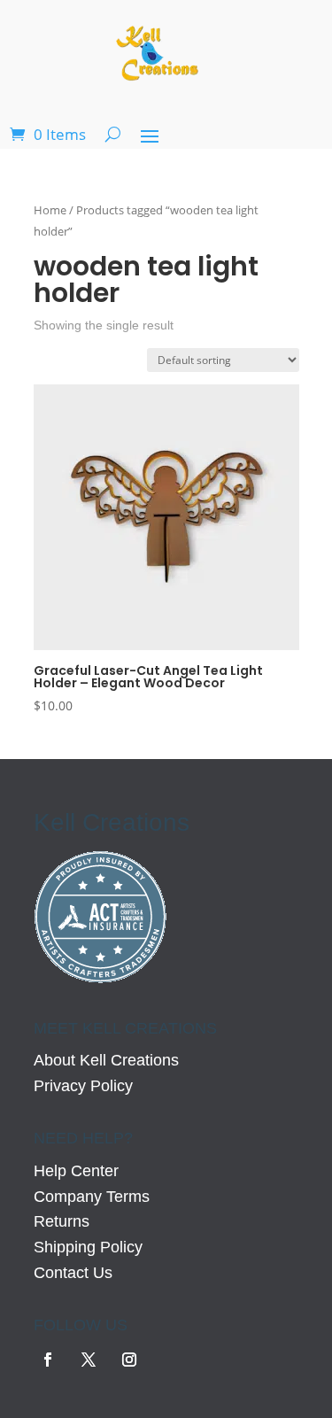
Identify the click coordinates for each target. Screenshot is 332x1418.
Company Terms (92, 1196)
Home (50, 210)
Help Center (76, 1171)
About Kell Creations (106, 1060)
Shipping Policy (88, 1247)
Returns (61, 1221)
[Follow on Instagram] (129, 1359)
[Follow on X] (88, 1359)
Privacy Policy (83, 1086)
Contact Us (73, 1273)
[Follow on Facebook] (48, 1359)
